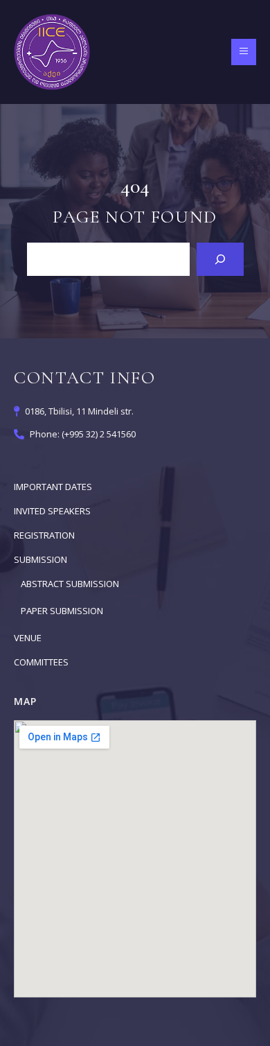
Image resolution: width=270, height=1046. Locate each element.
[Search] (220, 259)
